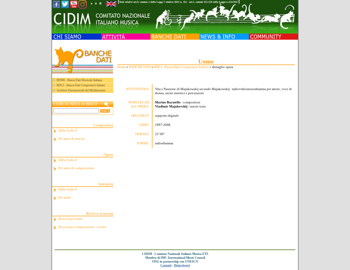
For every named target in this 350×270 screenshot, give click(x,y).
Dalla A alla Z (67, 130)
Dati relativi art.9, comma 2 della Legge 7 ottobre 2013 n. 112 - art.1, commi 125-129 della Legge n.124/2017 (178, 2)
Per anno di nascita (71, 139)
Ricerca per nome (70, 219)
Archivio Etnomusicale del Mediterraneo (81, 90)
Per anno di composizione (76, 168)
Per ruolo (64, 197)
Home (121, 67)
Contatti (165, 265)
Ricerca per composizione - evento (82, 227)
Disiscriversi (182, 265)
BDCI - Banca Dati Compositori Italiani (181, 67)
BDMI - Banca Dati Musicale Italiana (79, 80)
